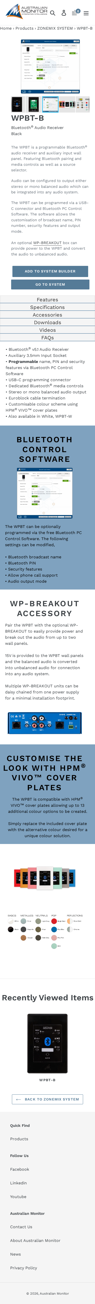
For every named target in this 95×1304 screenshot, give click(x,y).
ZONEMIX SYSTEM (55, 28)
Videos (47, 330)
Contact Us (21, 1226)
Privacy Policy (23, 1267)
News (15, 1254)
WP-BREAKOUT (47, 243)
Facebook (19, 1169)
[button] (85, 42)
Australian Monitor (54, 1293)
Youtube (18, 1196)
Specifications (47, 307)
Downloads (47, 322)
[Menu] (86, 12)
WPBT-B (47, 1080)
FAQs (47, 338)
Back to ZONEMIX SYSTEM (51, 1099)
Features (47, 300)
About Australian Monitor (35, 1240)
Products (24, 28)
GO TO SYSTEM (50, 284)
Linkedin (18, 1183)
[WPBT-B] (47, 1044)
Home (6, 28)
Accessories (47, 315)
